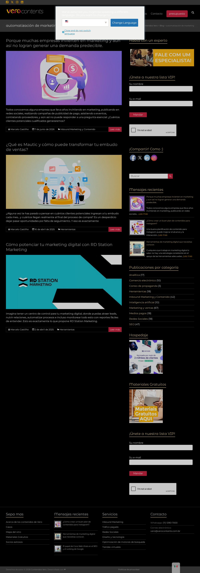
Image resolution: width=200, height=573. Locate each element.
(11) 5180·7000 (170, 522)
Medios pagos (138, 313)
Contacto (156, 13)
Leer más (115, 129)
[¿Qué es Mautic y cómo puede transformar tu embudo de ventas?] (64, 156)
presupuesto (177, 13)
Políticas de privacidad (128, 569)
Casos (9, 527)
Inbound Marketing (112, 522)
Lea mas (143, 213)
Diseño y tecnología (113, 537)
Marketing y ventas (141, 307)
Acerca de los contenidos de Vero (24, 522)
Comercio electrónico (142, 280)
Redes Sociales (138, 318)
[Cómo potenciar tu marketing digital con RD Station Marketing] (64, 256)
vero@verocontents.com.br (165, 531)
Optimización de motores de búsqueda (123, 542)
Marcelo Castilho (19, 129)
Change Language (124, 22)
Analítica (134, 275)
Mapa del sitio (13, 532)
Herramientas (68, 229)
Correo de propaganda (143, 285)
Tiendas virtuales (111, 547)
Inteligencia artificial (141, 302)
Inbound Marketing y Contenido (77, 129)
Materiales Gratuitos (17, 537)
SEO (132, 324)
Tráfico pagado (110, 527)
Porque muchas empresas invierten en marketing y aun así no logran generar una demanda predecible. (63, 43)
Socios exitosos (14, 542)
